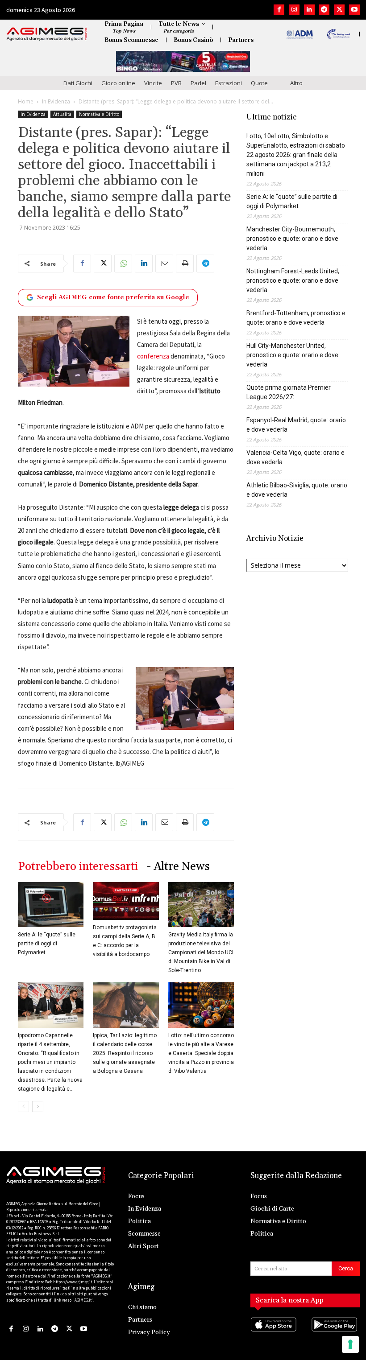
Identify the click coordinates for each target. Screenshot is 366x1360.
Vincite (153, 83)
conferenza (153, 356)
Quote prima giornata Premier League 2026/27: (288, 392)
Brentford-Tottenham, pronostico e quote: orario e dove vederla (295, 317)
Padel (198, 83)
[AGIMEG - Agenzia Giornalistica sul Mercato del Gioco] (46, 34)
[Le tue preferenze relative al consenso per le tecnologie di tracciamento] (350, 1344)
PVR (176, 83)
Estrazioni (228, 83)
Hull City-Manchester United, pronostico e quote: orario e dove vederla (292, 355)
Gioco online (118, 83)
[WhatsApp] (123, 263)
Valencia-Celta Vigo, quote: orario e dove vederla (295, 457)
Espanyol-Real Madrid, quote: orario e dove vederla (296, 424)
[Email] (164, 263)
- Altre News (178, 867)
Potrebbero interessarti (78, 867)
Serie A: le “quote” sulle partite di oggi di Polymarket (46, 943)
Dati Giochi (77, 83)
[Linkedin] (309, 9)
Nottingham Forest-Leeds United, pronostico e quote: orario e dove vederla (292, 280)
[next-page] (37, 1106)
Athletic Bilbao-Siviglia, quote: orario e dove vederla (296, 490)
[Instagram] (294, 9)
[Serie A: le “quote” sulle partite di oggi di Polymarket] (50, 904)
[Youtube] (354, 9)
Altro (296, 83)
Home (25, 101)
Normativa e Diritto (99, 114)
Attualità (62, 114)
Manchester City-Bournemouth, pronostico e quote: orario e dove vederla (292, 238)
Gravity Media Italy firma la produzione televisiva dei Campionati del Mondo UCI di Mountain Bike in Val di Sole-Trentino (200, 952)
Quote (259, 83)
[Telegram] (324, 9)
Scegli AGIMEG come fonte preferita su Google (113, 297)
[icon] (274, 1333)
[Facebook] (279, 9)
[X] (339, 9)
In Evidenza (56, 101)
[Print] (185, 263)
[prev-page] (23, 1106)
